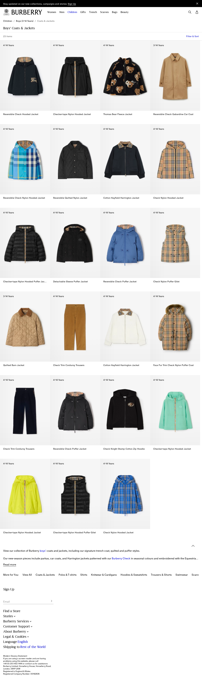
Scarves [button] (104, 12)
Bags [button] (114, 12)
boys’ (43, 551)
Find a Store (11, 611)
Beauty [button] (125, 12)
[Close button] (197, 3)
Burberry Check (121, 558)
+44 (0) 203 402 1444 (12, 663)
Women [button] (51, 12)
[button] (72, 4)
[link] (7, 21)
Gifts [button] (83, 12)
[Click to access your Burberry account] (197, 12)
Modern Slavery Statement (15, 656)
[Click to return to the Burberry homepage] (26, 12)
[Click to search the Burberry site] (190, 12)
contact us (29, 663)
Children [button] (72, 12)
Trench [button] (93, 12)
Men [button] (61, 12)
